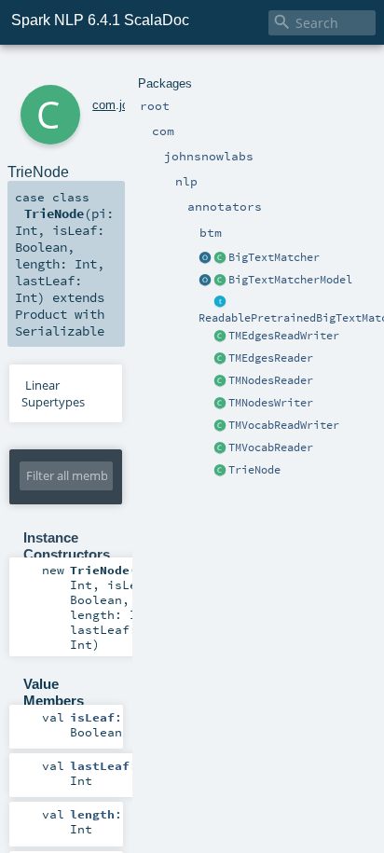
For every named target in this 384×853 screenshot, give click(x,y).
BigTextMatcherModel (290, 279)
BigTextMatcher (274, 257)
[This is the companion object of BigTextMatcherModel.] (205, 280)
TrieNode (254, 469)
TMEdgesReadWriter (283, 335)
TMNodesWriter (270, 402)
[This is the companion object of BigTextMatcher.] (205, 258)
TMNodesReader (270, 380)
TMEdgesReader (270, 358)
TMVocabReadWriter (283, 425)
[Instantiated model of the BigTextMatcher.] (220, 280)
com (104, 105)
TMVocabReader (270, 447)
